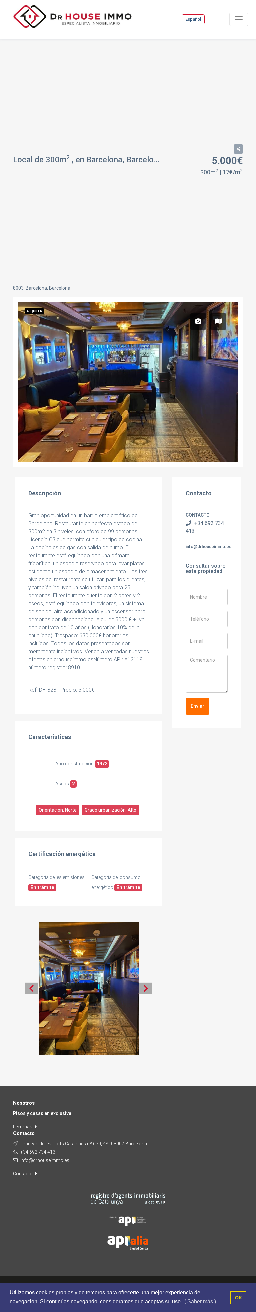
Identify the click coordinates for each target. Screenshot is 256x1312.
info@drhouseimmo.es (208, 546)
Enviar (197, 706)
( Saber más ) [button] (200, 1301)
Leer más (23, 1126)
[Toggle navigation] (238, 19)
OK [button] (238, 1297)
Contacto (23, 1173)
